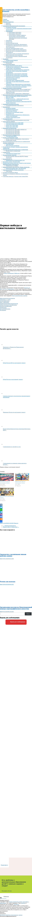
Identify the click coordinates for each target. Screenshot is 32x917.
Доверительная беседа (9, 525)
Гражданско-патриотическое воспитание (16, 86)
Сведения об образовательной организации (14, 25)
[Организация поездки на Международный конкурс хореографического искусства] (10, 604)
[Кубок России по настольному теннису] (7, 492)
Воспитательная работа (9, 64)
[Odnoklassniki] (16, 519)
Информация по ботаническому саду (15, 160)
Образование (9, 31)
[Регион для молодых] (10, 578)
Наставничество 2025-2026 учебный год (16, 129)
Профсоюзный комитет (12, 60)
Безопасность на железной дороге (14, 112)
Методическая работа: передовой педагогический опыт (17, 94)
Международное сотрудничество (14, 55)
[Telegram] (16, 512)
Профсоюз (5, 59)
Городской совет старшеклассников (15, 80)
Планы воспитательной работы (14, 65)
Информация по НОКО (12, 165)
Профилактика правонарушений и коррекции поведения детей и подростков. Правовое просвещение (17, 71)
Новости (8, 23)
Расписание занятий (8, 61)
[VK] (16, 505)
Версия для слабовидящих (17, 621)
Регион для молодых (7, 581)
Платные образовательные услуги (14, 48)
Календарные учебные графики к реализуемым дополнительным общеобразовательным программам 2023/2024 (18, 37)
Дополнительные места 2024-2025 (14, 124)
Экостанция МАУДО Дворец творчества (13, 169)
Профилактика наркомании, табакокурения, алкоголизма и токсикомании (17, 67)
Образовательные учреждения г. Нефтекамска (17, 93)
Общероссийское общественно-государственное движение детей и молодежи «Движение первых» (18, 85)
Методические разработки (12, 145)
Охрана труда (6, 152)
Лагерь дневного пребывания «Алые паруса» (17, 139)
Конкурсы (8, 24)
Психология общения (11, 79)
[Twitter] (16, 507)
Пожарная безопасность (12, 109)
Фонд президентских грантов (19, 295)
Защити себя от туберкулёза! (11, 527)
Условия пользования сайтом (10, 172)
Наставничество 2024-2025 (13, 130)
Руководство (9, 41)
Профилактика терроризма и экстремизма (16, 75)
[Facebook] (16, 516)
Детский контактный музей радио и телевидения (15, 149)
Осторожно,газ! (10, 113)
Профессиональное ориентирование (12, 88)
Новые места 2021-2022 (12, 126)
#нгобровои (3, 310)
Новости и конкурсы (8, 21)
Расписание (9, 63)
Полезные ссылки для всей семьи (11, 161)
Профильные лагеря (11, 140)
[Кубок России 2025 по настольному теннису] (22, 477)
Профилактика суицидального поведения (16, 73)
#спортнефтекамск (4, 301)
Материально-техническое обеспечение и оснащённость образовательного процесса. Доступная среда (17, 46)
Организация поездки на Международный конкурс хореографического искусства (16, 608)
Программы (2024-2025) (15, 32)
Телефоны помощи (11, 108)
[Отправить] (16, 521)
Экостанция (9, 171)
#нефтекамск (3, 307)
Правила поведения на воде (13, 117)
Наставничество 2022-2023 (13, 133)
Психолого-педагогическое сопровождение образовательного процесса (17, 77)
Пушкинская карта (8, 118)
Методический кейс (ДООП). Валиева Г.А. (17, 96)
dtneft (1, 523)
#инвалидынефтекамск (6, 306)
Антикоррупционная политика (11, 104)
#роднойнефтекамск (5, 309)
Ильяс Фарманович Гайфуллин (12, 273)
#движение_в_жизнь (5, 299)
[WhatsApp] (16, 509)
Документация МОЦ (11, 136)
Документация (9, 144)
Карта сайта (6, 20)
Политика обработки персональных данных (11, 915)
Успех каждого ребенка (9, 121)
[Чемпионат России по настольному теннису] (7, 477)
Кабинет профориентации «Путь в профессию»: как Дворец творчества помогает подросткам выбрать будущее (18, 91)
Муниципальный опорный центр (11, 134)
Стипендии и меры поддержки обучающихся (17, 53)
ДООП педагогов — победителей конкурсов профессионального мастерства (17, 99)
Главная (5, 19)
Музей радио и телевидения (13, 151)
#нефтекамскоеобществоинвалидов (9, 303)
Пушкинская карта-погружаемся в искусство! (17, 120)
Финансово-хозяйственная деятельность (16, 49)
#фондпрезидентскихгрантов (7, 298)
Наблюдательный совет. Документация (16, 168)
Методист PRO (10, 97)
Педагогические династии (9, 155)
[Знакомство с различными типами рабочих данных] (10, 551)
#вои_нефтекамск (4, 302)
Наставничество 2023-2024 (13, 132)
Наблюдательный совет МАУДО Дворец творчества (16, 167)
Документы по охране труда (13, 153)
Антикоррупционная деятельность (15, 105)
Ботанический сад (7, 159)
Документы (9, 40)
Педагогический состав (12, 43)
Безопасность (6, 106)
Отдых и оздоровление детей (10, 137)
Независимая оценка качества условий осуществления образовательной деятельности (17, 163)
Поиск (28, 613)
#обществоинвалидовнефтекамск (8, 305)
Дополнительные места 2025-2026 (14, 123)
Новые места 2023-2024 (12, 125)
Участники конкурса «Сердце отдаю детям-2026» (15, 176)
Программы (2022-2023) (15, 34)
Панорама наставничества (9, 128)
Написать (6, 896)
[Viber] (16, 514)
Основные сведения (11, 27)
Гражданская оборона (11, 110)
